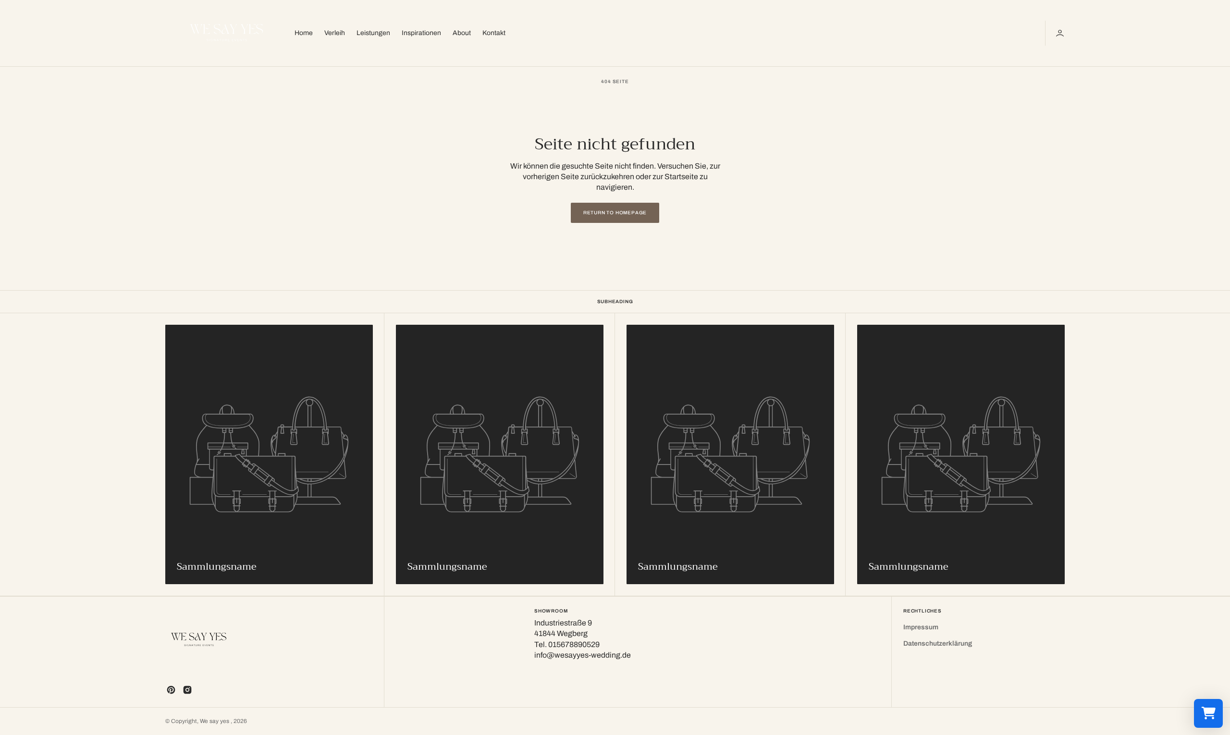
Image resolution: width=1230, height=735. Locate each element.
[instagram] (187, 690)
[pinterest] (171, 690)
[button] (1061, 33)
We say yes (215, 721)
